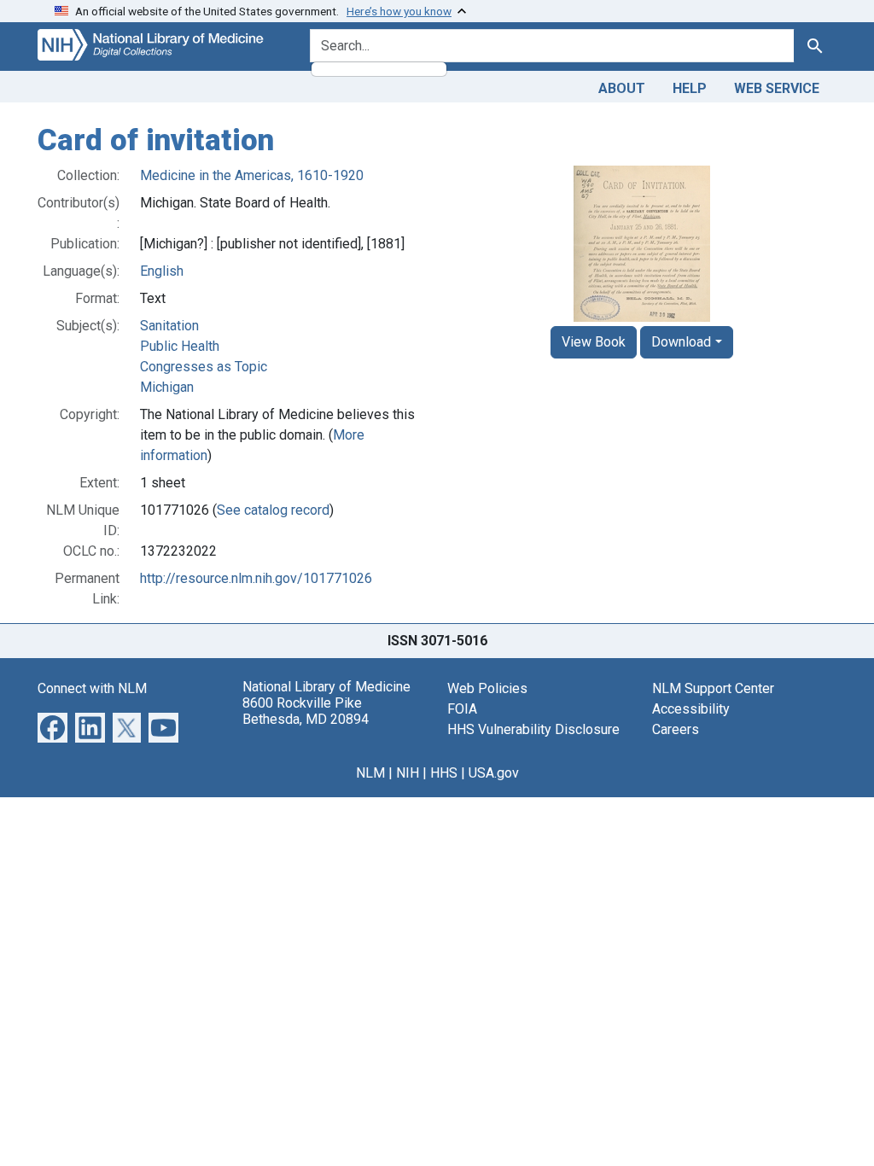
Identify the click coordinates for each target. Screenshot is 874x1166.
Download (681, 342)
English (162, 271)
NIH (407, 773)
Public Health (179, 346)
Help (690, 88)
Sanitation (169, 326)
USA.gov (494, 773)
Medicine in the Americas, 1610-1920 (252, 175)
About (621, 88)
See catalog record (273, 510)
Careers (675, 729)
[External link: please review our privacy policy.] (52, 726)
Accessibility (691, 709)
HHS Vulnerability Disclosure (533, 729)
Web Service (776, 88)
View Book (594, 342)
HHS (443, 773)
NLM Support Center (713, 688)
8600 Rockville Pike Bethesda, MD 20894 (305, 711)
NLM (370, 773)
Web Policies (487, 688)
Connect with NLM (92, 688)
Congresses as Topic (203, 367)
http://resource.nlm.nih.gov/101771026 (256, 578)
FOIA (462, 709)
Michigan (167, 387)
